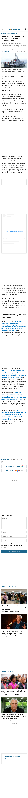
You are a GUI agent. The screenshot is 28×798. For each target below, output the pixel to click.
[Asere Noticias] (14, 29)
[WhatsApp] (18, 475)
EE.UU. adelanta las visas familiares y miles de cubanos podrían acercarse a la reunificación (13, 607)
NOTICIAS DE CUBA (12, 33)
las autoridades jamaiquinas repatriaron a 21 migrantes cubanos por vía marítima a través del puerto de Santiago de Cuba (13, 414)
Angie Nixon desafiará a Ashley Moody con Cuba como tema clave (13, 692)
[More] (25, 475)
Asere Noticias (5, 51)
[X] (11, 475)
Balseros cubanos (14, 459)
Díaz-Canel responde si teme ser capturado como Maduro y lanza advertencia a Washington (11, 633)
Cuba (21, 459)
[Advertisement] (14, 14)
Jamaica (4, 461)
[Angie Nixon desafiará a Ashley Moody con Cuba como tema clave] (14, 681)
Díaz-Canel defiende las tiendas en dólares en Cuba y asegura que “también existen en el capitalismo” (14, 716)
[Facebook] (7, 475)
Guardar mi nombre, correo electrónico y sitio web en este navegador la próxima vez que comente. (13, 545)
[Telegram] (21, 475)
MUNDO (4, 33)
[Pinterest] (14, 475)
